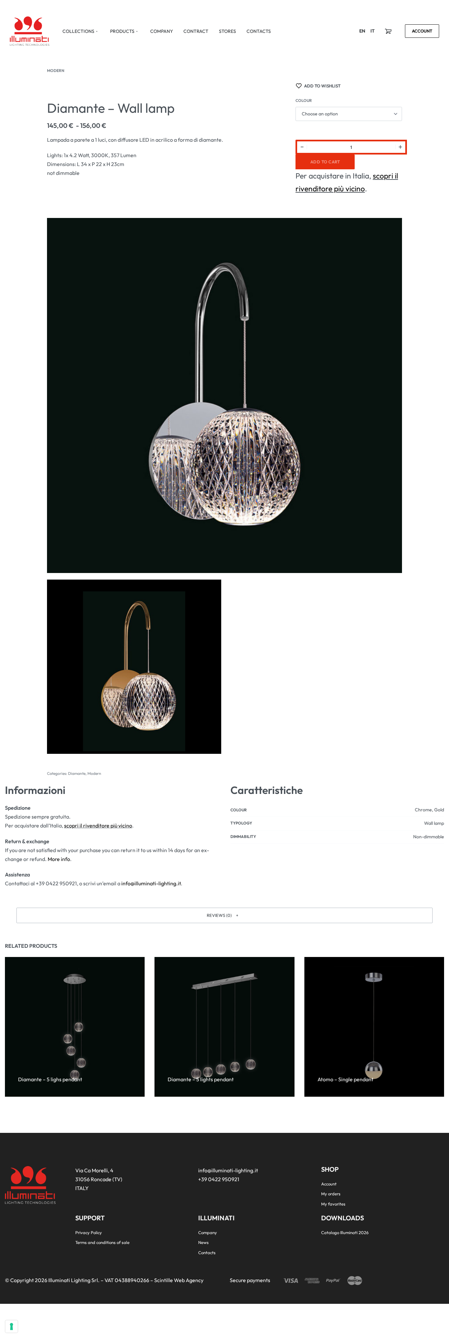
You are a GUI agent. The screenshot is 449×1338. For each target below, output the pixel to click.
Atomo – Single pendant (345, 1079)
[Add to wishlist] (68, 1069)
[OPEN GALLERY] (224, 395)
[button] (224, 915)
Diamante (76, 773)
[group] (75, 1027)
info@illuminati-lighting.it (151, 883)
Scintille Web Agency (178, 1280)
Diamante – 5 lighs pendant (50, 1079)
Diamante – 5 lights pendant (201, 1079)
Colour (303, 100)
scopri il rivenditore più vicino (98, 825)
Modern (55, 70)
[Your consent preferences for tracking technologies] (11, 1326)
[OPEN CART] (388, 31)
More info (59, 859)
